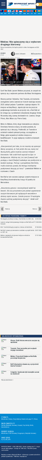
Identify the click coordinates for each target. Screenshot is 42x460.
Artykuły (18, 419)
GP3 (9, 439)
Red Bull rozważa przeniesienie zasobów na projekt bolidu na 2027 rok (17, 231)
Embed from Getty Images (10, 58)
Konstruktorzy (5, 427)
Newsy (10, 419)
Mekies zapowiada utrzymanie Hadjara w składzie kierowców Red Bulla (15, 236)
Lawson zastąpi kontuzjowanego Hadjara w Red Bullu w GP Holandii (18, 223)
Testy (14, 419)
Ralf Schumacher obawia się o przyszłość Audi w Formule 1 (25, 365)
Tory (24, 425)
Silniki (31, 425)
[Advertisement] (21, 28)
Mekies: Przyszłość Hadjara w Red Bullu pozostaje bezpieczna (24, 357)
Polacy (36, 419)
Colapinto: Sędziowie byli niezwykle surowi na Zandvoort (25, 373)
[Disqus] (21, 273)
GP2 (6, 439)
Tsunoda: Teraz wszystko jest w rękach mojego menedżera (24, 349)
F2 (2, 439)
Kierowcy (14, 425)
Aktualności (4, 419)
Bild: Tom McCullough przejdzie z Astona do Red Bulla (16, 227)
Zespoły (20, 425)
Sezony (3, 425)
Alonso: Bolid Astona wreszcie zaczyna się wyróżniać (25, 341)
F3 (4, 439)
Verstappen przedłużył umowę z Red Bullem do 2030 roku (17, 219)
